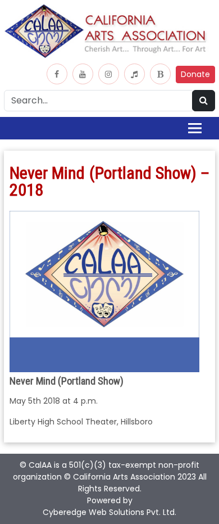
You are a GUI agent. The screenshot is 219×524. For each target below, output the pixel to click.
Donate (195, 74)
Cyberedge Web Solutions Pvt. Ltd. (109, 512)
